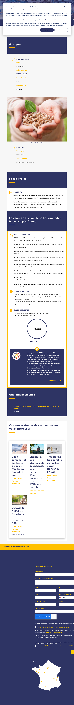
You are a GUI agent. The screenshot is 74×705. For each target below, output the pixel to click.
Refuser (61, 30)
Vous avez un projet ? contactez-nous (16, 546)
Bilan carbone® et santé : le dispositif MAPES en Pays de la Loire (19, 465)
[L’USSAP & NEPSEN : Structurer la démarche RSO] (19, 500)
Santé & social (17, 478)
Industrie (33, 491)
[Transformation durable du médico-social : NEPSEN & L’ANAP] (54, 449)
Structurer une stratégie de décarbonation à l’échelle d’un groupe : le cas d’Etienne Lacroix (37, 471)
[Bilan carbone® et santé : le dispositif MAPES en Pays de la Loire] (19, 449)
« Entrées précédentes (18, 534)
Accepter (47, 30)
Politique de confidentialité (52, 20)
